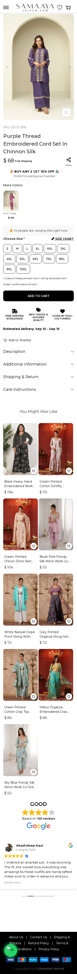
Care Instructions (19, 389)
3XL (63, 249)
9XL (9, 269)
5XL (22, 259)
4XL (9, 259)
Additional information (25, 364)
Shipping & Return (21, 376)
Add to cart (38, 296)
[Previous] (7, 67)
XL (38, 249)
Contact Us (38, 937)
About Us (16, 937)
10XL (23, 269)
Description (14, 351)
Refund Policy (38, 943)
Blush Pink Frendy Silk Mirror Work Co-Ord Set (54, 561)
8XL (62, 259)
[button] (17, 340)
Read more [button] (12, 882)
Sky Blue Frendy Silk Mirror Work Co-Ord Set (19, 787)
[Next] (70, 67)
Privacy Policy (48, 949)
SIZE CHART (64, 239)
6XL (35, 259)
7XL (49, 259)
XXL (50, 249)
